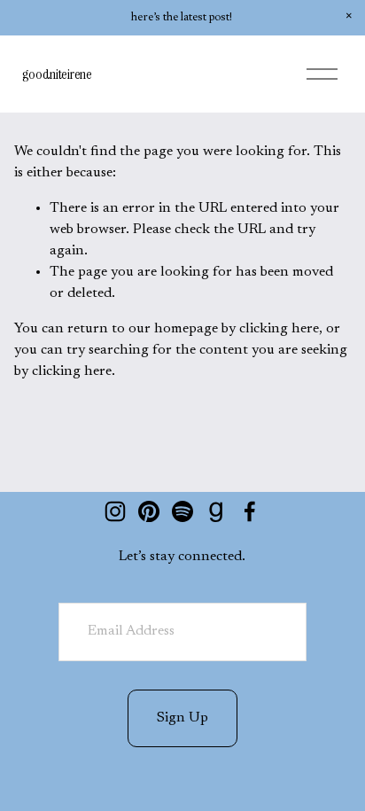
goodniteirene (57, 74)
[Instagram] (115, 511)
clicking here (279, 329)
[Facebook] (249, 511)
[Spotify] (182, 511)
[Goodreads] (216, 511)
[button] (349, 16)
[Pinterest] (148, 511)
